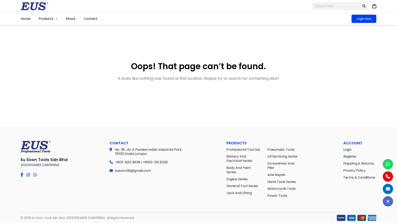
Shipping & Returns (358, 163)
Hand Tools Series (281, 181)
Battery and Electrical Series (239, 158)
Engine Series (237, 179)
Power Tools (277, 195)
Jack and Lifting (239, 193)
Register (350, 156)
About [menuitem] (70, 18)
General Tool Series (242, 186)
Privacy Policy (354, 170)
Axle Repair (276, 174)
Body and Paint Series (238, 169)
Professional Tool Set (243, 149)
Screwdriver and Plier (280, 165)
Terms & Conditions (359, 177)
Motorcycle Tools (281, 188)
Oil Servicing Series (282, 156)
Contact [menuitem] (90, 18)
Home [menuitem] (25, 18)
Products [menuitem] (46, 18)
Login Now (364, 19)
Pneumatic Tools (280, 149)
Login (347, 149)
